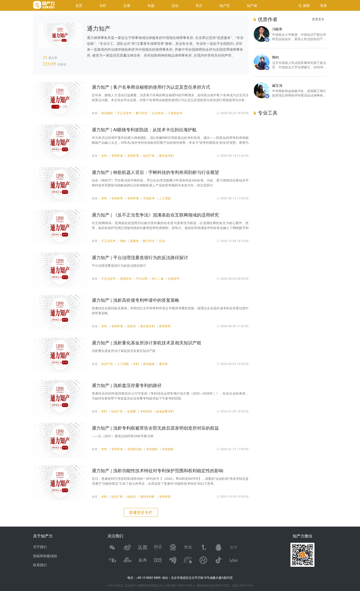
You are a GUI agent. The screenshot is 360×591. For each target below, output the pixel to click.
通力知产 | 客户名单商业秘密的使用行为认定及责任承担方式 (151, 87)
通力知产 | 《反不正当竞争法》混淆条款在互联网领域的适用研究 (155, 214)
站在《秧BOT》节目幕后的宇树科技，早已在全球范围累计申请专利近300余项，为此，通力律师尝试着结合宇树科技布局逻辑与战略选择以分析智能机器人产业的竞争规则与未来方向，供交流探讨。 (170, 182)
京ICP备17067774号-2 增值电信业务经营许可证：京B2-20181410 (209, 585)
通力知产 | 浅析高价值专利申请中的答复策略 (135, 300)
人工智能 (165, 198)
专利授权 (168, 449)
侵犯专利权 (147, 496)
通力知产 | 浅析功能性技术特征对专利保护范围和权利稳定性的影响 (157, 470)
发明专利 (165, 326)
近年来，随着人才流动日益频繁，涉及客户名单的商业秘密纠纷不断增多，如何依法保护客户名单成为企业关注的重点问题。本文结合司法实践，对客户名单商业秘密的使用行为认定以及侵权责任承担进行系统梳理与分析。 (170, 97)
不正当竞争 (124, 113)
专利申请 (117, 155)
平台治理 (142, 278)
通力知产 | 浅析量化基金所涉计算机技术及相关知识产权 (146, 342)
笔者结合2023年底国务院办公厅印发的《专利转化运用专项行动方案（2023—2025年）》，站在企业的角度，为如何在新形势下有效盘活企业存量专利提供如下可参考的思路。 (170, 395)
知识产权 (149, 155)
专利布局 (133, 155)
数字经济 (142, 113)
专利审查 (165, 496)
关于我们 (40, 546)
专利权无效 (134, 449)
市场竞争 (149, 198)
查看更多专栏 (141, 512)
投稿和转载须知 (45, 555)
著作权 (163, 364)
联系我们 (40, 564)
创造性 (131, 326)
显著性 (134, 241)
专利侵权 (152, 449)
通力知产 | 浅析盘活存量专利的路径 (127, 385)
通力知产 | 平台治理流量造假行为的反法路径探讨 (140, 257)
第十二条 (158, 278)
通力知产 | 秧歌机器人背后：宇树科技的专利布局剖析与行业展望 (155, 172)
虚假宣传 (126, 278)
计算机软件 (175, 113)
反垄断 (131, 411)
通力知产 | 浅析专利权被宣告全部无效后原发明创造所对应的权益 (155, 427)
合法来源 (158, 113)
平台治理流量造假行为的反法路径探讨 (119, 265)
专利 (104, 155)
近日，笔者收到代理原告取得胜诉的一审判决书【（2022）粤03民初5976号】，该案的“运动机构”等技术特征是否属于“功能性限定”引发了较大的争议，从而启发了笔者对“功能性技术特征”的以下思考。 (170, 481)
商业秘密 (107, 113)
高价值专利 (166, 155)
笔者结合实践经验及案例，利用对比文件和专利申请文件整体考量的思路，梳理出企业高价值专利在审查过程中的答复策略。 (170, 310)
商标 (123, 241)
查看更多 (318, 19)
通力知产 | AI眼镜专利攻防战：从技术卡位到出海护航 (144, 129)
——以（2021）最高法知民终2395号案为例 (122, 436)
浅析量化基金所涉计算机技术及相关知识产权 (124, 350)
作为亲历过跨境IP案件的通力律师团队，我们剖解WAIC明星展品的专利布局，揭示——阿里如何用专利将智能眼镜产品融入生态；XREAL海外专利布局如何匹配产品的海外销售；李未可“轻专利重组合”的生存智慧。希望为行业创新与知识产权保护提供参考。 (170, 140)
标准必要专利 (165, 411)
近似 (162, 241)
